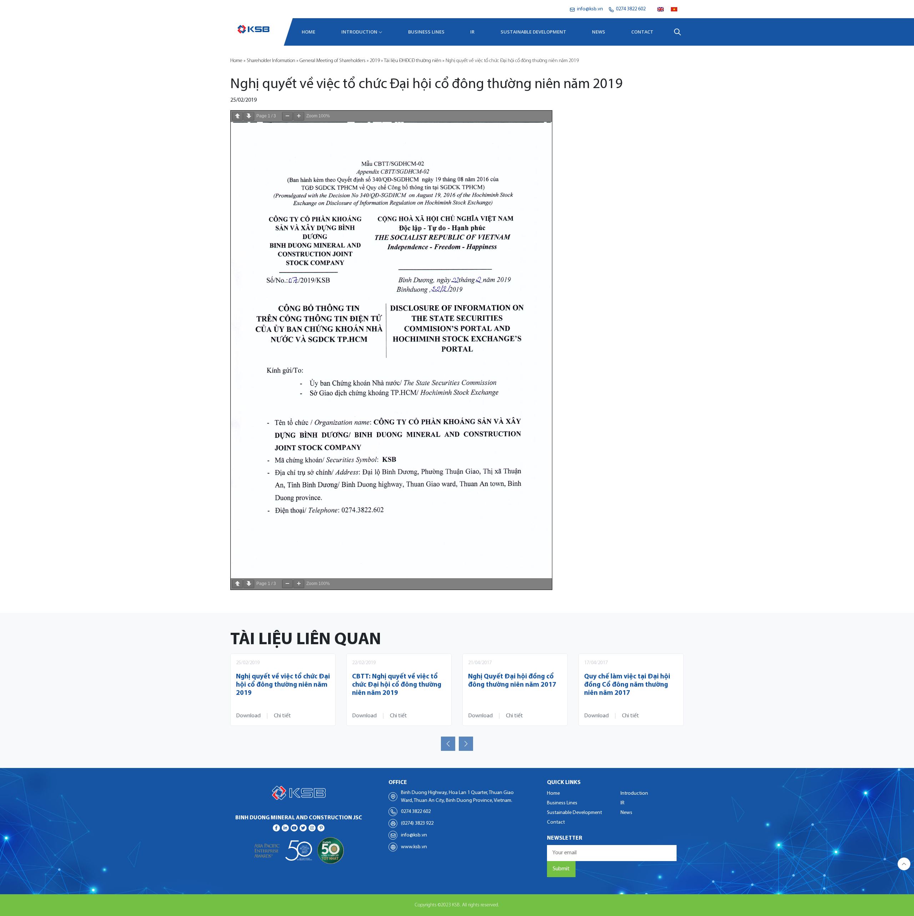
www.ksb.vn (414, 847)
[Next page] (248, 116)
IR (472, 32)
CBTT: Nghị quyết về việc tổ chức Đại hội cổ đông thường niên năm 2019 (396, 685)
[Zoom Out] (287, 116)
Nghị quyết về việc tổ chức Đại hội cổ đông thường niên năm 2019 (283, 685)
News (598, 32)
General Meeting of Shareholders (333, 60)
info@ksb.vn (414, 835)
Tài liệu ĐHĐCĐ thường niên (412, 60)
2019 (375, 60)
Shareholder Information (271, 60)
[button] (448, 744)
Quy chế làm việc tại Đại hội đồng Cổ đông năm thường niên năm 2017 (627, 685)
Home (308, 32)
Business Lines (426, 32)
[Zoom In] (298, 116)
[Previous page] (237, 116)
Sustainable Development (533, 32)
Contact (642, 32)
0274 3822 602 (416, 811)
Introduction (359, 32)
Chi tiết (282, 716)
